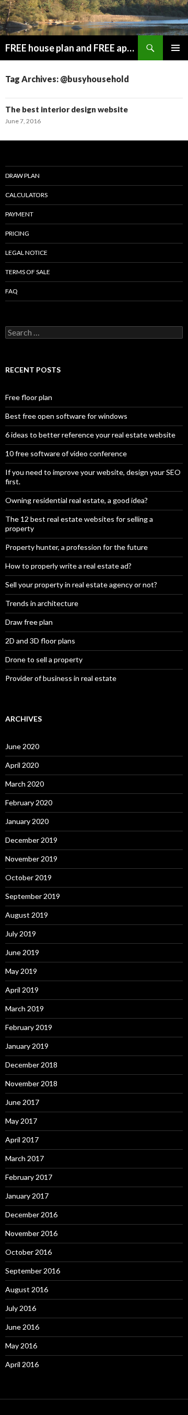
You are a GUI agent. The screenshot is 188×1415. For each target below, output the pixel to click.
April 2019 (22, 989)
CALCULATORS (26, 195)
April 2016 (22, 1364)
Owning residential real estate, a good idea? (76, 500)
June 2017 (22, 1102)
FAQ (11, 291)
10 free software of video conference (66, 453)
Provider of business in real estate (60, 678)
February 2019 (28, 1027)
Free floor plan (28, 397)
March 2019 (24, 1008)
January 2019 (27, 1045)
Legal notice (26, 252)
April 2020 (22, 765)
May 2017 (21, 1120)
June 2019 (22, 952)
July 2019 (20, 933)
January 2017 (27, 1195)
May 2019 (21, 971)
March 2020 (24, 783)
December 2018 (31, 1064)
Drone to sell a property (44, 659)
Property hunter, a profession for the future (76, 547)
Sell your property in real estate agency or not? (81, 584)
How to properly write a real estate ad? (68, 565)
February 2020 (28, 802)
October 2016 (28, 1251)
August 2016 (26, 1289)
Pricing (17, 233)
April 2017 (22, 1139)
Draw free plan (29, 622)
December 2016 (31, 1214)
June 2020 (22, 746)
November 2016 (31, 1233)
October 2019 (28, 877)
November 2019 (31, 858)
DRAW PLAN (22, 175)
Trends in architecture (41, 603)
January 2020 (27, 821)
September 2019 (32, 896)
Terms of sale (27, 272)
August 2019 (26, 914)
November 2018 (31, 1083)
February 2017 (28, 1177)
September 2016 (32, 1270)
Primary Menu (175, 47)
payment (19, 214)
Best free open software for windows (66, 415)
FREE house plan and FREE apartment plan (71, 48)
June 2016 (22, 1326)
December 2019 (31, 839)
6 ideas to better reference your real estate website (90, 434)
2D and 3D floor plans (40, 640)
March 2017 (24, 1158)
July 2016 (20, 1308)
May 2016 (21, 1345)
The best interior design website (66, 109)
